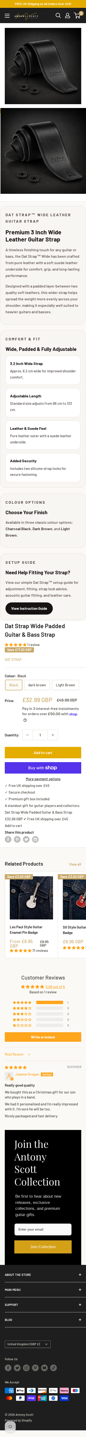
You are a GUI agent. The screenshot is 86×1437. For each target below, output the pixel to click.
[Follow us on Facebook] (8, 1368)
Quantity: (12, 735)
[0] (77, 15)
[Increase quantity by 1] (53, 735)
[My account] (67, 15)
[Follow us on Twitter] (17, 1368)
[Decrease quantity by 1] (27, 735)
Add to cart (43, 752)
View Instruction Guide (29, 608)
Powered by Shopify (18, 1420)
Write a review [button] (43, 1037)
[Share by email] (35, 839)
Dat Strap (13, 659)
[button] (16, 644)
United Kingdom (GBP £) (23, 1344)
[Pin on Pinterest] (17, 839)
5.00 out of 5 (55, 987)
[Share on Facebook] (8, 839)
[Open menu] (7, 16)
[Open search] (58, 15)
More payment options (43, 779)
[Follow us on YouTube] (44, 1368)
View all (75, 864)
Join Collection (43, 1247)
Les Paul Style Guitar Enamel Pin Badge (26, 929)
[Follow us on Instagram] (26, 1368)
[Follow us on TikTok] (53, 1368)
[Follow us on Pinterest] (35, 1368)
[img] (16, 1067)
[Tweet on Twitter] (26, 839)
